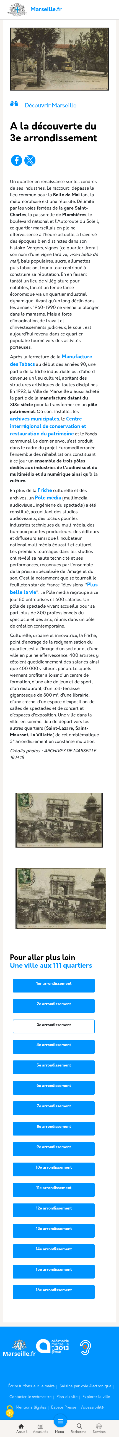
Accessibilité (92, 1407)
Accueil (21, 1432)
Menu (59, 1432)
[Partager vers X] (29, 160)
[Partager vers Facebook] (16, 160)
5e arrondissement (54, 1065)
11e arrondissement (53, 1188)
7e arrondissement (54, 1106)
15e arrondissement (54, 1270)
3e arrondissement (54, 1025)
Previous (16, 824)
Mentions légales (31, 1407)
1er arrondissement (53, 984)
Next (103, 824)
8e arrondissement (54, 1127)
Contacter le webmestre (30, 1397)
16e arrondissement (54, 1290)
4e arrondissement (54, 1045)
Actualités (40, 1432)
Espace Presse (63, 1407)
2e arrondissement (54, 1004)
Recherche (79, 1432)
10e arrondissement (54, 1168)
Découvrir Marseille (50, 106)
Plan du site (66, 1397)
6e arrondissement (54, 1086)
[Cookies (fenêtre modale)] (9, 1412)
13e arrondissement (54, 1229)
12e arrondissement (54, 1208)
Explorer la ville (96, 1397)
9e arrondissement (54, 1147)
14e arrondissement (54, 1249)
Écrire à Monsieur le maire (31, 1386)
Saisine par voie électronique (85, 1386)
